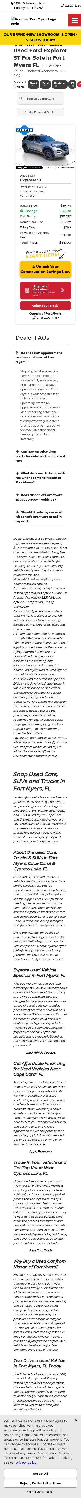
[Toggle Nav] (74, 20)
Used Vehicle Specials (40, 1052)
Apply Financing (40, 1151)
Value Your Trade (40, 1250)
